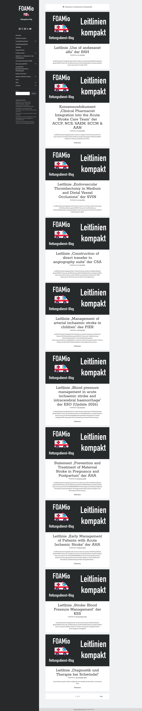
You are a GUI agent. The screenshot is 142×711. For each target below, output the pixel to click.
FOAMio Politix (20, 53)
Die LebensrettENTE (21, 64)
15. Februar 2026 (81, 478)
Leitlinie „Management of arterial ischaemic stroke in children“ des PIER (77, 299)
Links (17, 79)
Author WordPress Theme (79, 709)
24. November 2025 (81, 616)
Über (17, 82)
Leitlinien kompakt (21, 38)
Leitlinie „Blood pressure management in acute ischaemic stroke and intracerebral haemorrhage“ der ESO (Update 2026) (77, 368)
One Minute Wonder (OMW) (24, 61)
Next (101, 696)
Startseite (18, 35)
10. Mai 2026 (81, 407)
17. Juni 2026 (81, 265)
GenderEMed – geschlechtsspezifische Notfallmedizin (22, 68)
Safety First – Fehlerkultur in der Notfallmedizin (25, 57)
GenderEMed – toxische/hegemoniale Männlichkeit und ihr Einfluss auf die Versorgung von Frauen (26, 110)
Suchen (17, 91)
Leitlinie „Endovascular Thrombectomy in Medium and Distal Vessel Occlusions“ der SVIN (77, 164)
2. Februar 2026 (81, 547)
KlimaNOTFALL (20, 50)
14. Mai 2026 (81, 330)
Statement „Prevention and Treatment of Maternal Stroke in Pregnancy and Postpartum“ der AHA (77, 443)
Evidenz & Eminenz (21, 73)
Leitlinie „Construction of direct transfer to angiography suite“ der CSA (77, 234)
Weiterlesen (77, 142)
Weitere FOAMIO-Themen (23, 76)
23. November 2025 (81, 677)
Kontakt (18, 85)
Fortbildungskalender (22, 44)
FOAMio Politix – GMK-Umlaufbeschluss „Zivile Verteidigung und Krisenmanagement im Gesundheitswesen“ (26, 118)
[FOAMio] (26, 24)
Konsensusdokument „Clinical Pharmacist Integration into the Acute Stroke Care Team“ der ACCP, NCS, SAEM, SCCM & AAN (77, 87)
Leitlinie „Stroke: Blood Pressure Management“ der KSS (77, 585)
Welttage (18, 47)
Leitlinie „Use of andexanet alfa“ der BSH (77, 28)
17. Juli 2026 (81, 55)
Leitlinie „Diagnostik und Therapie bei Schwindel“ (77, 650)
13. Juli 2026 (81, 130)
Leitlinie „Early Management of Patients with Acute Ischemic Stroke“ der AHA (77, 516)
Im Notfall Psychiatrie (22, 41)
